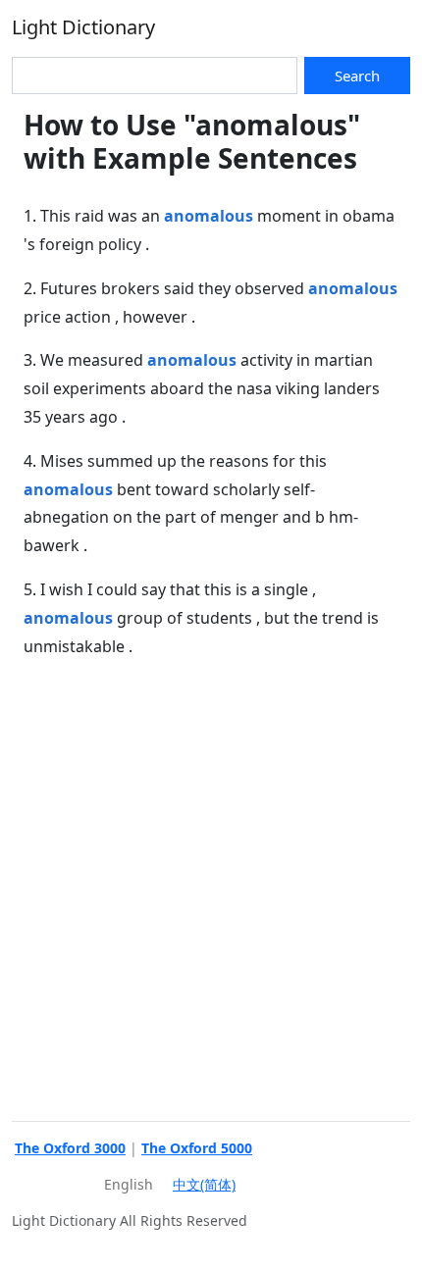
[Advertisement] (211, 886)
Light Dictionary (83, 27)
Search (357, 75)
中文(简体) (204, 1184)
